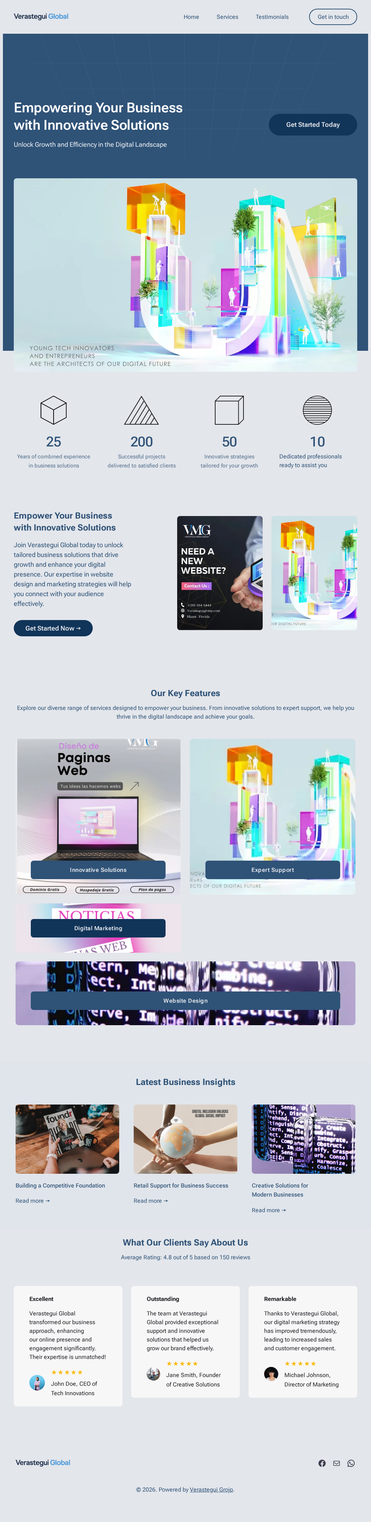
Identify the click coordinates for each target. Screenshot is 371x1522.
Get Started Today (313, 124)
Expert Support (272, 869)
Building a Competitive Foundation (60, 1185)
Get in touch (333, 16)
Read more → (33, 1200)
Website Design (185, 1000)
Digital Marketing (98, 928)
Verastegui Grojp (211, 1489)
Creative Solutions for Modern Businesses (280, 1190)
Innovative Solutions (98, 869)
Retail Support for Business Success (181, 1185)
